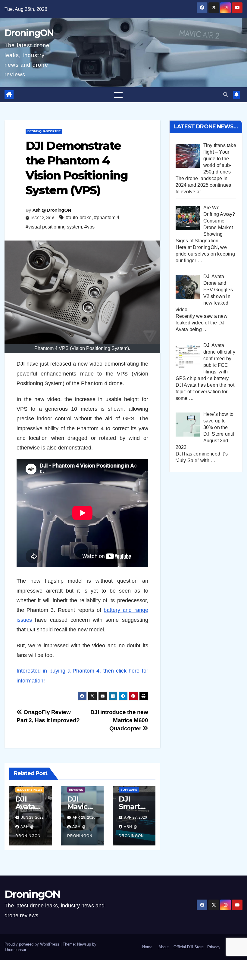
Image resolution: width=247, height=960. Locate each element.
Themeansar (15, 949)
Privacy (213, 947)
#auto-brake (79, 217)
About (163, 947)
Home (147, 947)
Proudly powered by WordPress (33, 944)
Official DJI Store (188, 947)
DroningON (29, 32)
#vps (89, 226)
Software (128, 789)
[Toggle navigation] (118, 95)
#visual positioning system (54, 226)
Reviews (76, 789)
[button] (225, 94)
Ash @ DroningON (52, 210)
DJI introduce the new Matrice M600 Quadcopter (119, 720)
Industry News (29, 789)
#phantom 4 (106, 217)
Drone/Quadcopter (44, 131)
